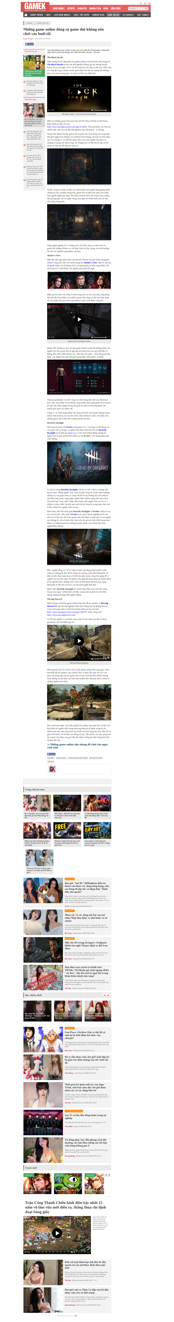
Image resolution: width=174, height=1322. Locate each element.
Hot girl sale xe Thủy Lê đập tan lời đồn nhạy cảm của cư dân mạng (87, 1291)
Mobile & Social (78, 988)
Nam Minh (68, 1126)
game (70, 433)
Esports (76, 1126)
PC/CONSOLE (128, 14)
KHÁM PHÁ (82, 8)
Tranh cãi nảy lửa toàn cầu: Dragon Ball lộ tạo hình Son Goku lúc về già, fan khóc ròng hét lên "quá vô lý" (35, 183)
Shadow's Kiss (90, 262)
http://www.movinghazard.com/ (61, 615)
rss (150, 3)
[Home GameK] (25, 14)
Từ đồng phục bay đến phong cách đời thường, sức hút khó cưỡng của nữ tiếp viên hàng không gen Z (86, 1142)
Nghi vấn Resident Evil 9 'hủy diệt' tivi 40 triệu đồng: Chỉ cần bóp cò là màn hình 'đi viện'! (35, 147)
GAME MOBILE (59, 8)
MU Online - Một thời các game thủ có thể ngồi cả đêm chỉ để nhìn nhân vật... (67, 816)
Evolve (69, 427)
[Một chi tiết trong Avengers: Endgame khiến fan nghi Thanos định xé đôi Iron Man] (43, 950)
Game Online (43, 23)
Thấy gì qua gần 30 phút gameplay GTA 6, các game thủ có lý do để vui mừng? (37, 843)
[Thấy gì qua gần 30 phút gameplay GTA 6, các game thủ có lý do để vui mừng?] (37, 831)
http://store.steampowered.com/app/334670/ (67, 612)
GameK (29, 23)
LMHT (48, 14)
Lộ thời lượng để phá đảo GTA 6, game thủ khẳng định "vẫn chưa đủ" (96, 816)
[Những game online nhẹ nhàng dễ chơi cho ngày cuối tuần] (34, 62)
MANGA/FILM (95, 8)
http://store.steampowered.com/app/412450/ (67, 127)
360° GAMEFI (143, 14)
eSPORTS (71, 8)
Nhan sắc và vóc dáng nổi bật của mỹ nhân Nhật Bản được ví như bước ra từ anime (86, 917)
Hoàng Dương (70, 1156)
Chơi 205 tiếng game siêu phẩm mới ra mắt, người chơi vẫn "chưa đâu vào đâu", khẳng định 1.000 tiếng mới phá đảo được (34, 135)
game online (80, 61)
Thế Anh (68, 988)
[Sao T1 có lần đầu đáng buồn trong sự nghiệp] (43, 1122)
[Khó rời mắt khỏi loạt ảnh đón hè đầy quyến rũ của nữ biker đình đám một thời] (43, 1272)
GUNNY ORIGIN (36, 14)
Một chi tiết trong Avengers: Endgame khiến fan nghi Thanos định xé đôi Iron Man (86, 945)
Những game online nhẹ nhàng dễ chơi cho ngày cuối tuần (33, 73)
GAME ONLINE (114, 14)
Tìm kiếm (147, 8)
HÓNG (105, 8)
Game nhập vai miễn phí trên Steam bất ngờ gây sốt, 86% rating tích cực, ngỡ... (97, 843)
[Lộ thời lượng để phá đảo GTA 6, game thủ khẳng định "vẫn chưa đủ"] (97, 803)
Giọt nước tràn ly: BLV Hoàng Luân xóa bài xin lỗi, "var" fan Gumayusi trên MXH (34, 158)
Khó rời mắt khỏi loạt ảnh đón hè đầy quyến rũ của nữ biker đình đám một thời (85, 1265)
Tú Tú (67, 906)
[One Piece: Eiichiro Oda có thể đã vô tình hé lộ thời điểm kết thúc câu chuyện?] (43, 1039)
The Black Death (55, 64)
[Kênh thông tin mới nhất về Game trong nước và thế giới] (35, 7)
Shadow (51, 761)
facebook (141, 3)
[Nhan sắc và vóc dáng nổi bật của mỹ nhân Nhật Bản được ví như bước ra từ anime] (43, 922)
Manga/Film (75, 906)
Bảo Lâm (68, 933)
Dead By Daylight (69, 489)
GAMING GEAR (98, 14)
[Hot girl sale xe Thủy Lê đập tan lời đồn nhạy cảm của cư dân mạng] (43, 1300)
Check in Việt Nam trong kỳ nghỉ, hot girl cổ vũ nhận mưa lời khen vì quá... (39, 870)
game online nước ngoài (78, 758)
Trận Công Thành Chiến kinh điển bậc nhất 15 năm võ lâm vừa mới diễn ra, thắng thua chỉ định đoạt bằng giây (65, 1207)
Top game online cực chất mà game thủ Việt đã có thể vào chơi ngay (35, 83)
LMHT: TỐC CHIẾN (81, 14)
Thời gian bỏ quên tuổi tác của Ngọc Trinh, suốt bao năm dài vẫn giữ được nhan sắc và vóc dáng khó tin (85, 1087)
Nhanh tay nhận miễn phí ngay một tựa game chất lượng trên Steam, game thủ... (67, 843)
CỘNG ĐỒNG (116, 8)
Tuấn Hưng (69, 1073)
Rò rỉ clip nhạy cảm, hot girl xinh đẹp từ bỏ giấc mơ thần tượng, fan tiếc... (37, 816)
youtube (145, 3)
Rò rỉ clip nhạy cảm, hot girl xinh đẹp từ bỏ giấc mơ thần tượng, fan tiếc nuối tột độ (33, 122)
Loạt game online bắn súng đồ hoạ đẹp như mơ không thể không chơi (35, 92)
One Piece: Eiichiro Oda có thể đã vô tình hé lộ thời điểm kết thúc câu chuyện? (85, 1035)
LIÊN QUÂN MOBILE (62, 14)
